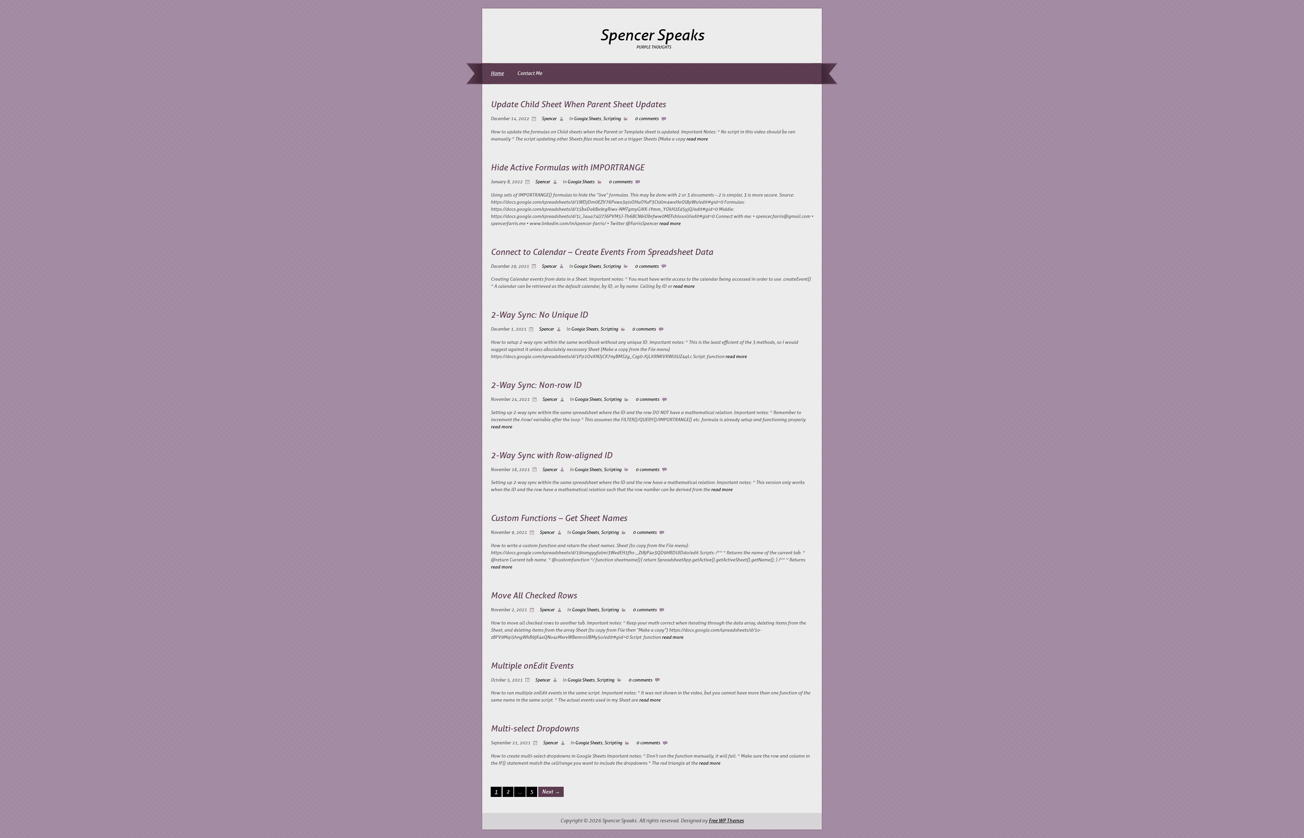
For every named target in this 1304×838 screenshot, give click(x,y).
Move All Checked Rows (534, 595)
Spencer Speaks (652, 35)
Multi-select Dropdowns (535, 728)
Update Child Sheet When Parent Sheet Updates (578, 104)
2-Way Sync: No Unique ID (539, 315)
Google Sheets (587, 119)
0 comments (647, 119)
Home (497, 73)
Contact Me (529, 73)
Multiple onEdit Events (532, 665)
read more (697, 139)
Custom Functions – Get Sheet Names (559, 518)
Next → (551, 791)
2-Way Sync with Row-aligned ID (551, 455)
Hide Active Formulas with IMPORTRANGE (567, 167)
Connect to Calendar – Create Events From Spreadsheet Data (602, 252)
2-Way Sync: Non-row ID (536, 385)
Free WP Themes (726, 821)
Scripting (612, 119)
